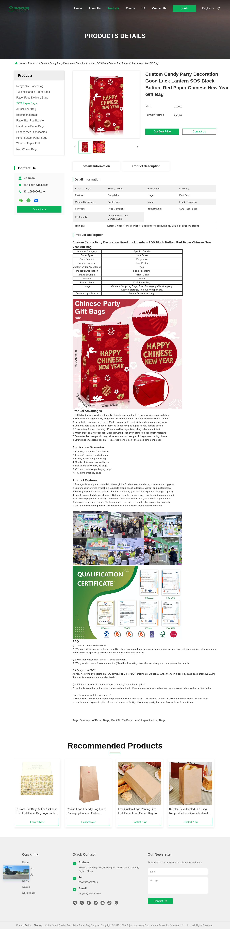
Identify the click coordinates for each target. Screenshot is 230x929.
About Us (95, 8)
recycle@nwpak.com (35, 184)
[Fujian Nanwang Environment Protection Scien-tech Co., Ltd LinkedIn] (102, 903)
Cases (26, 886)
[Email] (36, 200)
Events (130, 8)
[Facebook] (88, 903)
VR (143, 8)
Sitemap (38, 925)
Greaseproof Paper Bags (94, 720)
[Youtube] (95, 903)
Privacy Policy (23, 925)
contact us (160, 901)
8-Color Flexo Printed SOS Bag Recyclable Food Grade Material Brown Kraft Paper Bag (188, 811)
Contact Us (159, 8)
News (25, 880)
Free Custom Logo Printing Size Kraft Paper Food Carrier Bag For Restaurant (138, 811)
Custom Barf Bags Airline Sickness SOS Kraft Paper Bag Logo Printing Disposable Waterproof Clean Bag (37, 811)
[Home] (19, 8)
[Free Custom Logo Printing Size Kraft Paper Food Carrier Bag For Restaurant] (139, 783)
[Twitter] (81, 903)
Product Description (146, 166)
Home (78, 8)
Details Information (96, 166)
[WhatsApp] (28, 200)
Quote (184, 8)
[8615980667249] (116, 903)
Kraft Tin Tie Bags (122, 720)
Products (113, 8)
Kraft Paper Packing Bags (150, 720)
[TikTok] (109, 903)
